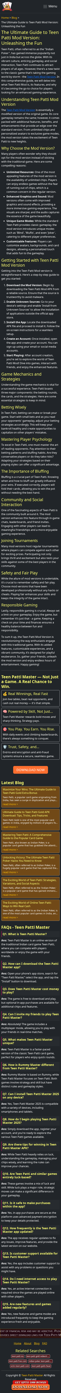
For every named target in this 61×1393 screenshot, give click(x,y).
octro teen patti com (20, 1366)
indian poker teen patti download (41, 1361)
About (27, 1343)
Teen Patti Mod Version (41, 76)
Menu (52, 6)
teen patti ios (18, 1356)
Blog (14, 18)
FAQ (44, 1343)
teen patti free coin (17, 1361)
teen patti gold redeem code (38, 1356)
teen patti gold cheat (41, 1366)
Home (5, 18)
